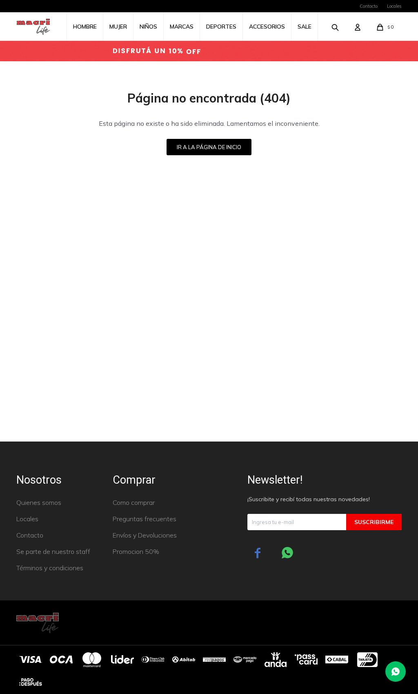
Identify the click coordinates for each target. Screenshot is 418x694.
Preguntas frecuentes (144, 519)
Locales (394, 6)
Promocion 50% (136, 551)
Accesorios (267, 26)
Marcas (181, 26)
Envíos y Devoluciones (145, 535)
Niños (148, 26)
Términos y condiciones (49, 568)
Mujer (118, 26)
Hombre (85, 26)
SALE (304, 26)
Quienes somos (38, 502)
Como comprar (134, 502)
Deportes (221, 26)
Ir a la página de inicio (209, 147)
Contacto (369, 6)
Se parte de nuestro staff (53, 551)
